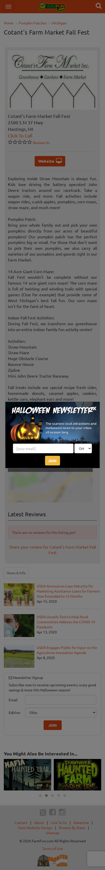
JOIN (52, 460)
